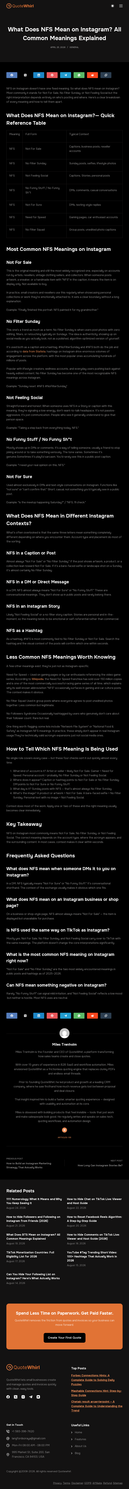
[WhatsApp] (79, 75)
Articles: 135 (64, 1137)
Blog (77, 1453)
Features (80, 1439)
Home (78, 1432)
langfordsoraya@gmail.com (29, 1438)
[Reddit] (92, 75)
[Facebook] (11, 75)
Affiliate (97, 1483)
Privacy (57, 1483)
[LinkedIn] (38, 75)
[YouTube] (38, 1397)
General (74, 47)
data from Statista (34, 351)
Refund (107, 1483)
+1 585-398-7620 (23, 1431)
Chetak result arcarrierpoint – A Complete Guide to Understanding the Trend (96, 1406)
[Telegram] (65, 75)
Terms (66, 1483)
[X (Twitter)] (25, 75)
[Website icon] (64, 1130)
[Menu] (121, 6)
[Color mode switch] (112, 6)
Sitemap (118, 1483)
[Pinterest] (52, 75)
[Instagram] (23, 1397)
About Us (80, 1446)
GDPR (87, 1483)
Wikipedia (37, 679)
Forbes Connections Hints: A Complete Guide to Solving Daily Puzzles (93, 1380)
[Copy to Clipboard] (105, 75)
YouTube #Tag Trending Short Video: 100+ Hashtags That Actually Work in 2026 (92, 1256)
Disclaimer (77, 1483)
